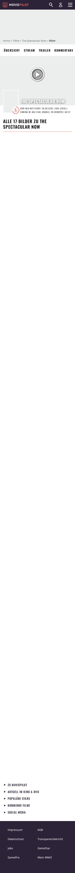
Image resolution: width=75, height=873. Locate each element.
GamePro (13, 857)
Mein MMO (45, 857)
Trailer (45, 50)
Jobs (10, 848)
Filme (16, 40)
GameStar (44, 848)
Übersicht (12, 50)
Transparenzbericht (50, 839)
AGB (40, 830)
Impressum (15, 830)
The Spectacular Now (34, 40)
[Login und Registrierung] (60, 5)
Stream (29, 50)
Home (6, 40)
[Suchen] (51, 5)
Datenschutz (16, 839)
